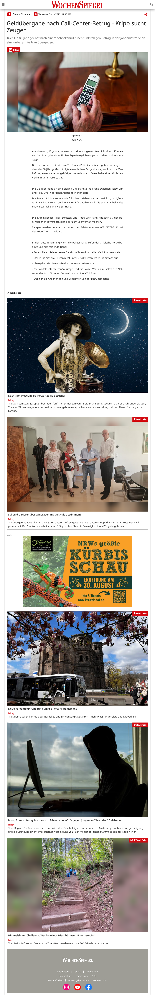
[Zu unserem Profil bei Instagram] (66, 986)
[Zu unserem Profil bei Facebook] (88, 986)
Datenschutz (65, 975)
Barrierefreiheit (55, 980)
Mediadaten (92, 971)
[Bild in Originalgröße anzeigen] (77, 92)
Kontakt (77, 971)
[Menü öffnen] (3, 4)
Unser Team (63, 971)
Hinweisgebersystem (78, 980)
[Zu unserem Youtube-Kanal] (77, 986)
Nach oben (15, 292)
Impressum (82, 975)
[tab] (13, 49)
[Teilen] (145, 14)
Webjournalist (100, 980)
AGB (94, 975)
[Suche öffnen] (151, 4)
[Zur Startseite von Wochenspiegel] (77, 4)
